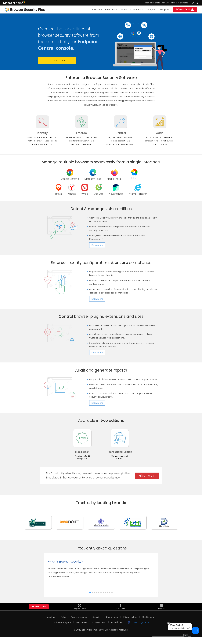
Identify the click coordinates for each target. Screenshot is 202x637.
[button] (90, 592)
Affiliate (175, 3)
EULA (63, 617)
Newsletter (81, 622)
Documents (136, 9)
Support (164, 9)
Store (157, 3)
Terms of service (79, 617)
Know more (57, 60)
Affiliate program (62, 622)
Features (110, 9)
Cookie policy (148, 617)
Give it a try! (147, 476)
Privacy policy (130, 617)
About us (50, 617)
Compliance (112, 617)
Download (183, 9)
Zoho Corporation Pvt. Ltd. (95, 630)
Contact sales (99, 622)
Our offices (116, 622)
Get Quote (151, 9)
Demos (124, 9)
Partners (166, 3)
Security (96, 617)
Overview (97, 9)
